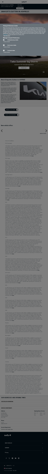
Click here (5, 34)
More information (7, 35)
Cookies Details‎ (7, 41)
